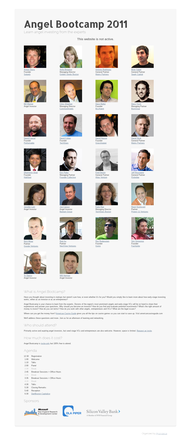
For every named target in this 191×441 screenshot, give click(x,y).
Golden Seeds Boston (69, 74)
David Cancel (29, 138)
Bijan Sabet (136, 70)
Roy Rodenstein (102, 241)
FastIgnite (135, 246)
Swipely (27, 74)
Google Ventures (31, 246)
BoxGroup (135, 109)
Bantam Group (66, 212)
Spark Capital (137, 74)
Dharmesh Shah (31, 172)
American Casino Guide (66, 313)
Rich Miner (28, 241)
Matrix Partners (102, 74)
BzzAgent (100, 109)
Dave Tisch (136, 104)
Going (98, 246)
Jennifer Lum (29, 207)
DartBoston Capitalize (40, 394)
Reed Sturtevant (138, 207)
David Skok (136, 138)
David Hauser (101, 138)
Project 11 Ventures (139, 212)
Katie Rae (100, 207)
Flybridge (135, 177)
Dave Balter (101, 104)
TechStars (64, 143)
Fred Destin (100, 172)
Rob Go (63, 241)
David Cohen (65, 138)
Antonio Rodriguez (103, 70)
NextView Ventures (68, 246)
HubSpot (27, 177)
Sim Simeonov (137, 241)
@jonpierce (161, 433)
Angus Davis (29, 70)
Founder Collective (68, 177)
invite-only (45, 343)
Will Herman (65, 275)
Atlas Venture (101, 177)
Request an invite (144, 331)
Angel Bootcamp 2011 (75, 24)
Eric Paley (64, 172)
